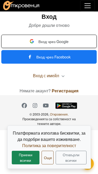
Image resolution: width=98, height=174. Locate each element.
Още (48, 157)
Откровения (59, 114)
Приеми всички (25, 157)
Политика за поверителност (49, 145)
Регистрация (65, 91)
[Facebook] (24, 106)
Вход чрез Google (53, 41)
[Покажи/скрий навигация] (87, 5)
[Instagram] (35, 106)
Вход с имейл (46, 76)
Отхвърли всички (71, 157)
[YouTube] (46, 106)
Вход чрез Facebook (53, 56)
